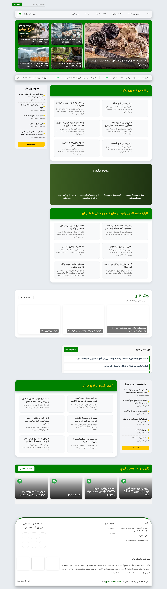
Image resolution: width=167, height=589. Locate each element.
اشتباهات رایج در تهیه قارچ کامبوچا (135, 411)
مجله (88, 13)
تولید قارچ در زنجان (36, 124)
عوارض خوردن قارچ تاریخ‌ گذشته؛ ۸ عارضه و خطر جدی (135, 401)
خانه (147, 13)
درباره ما (112, 533)
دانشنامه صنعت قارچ (113, 581)
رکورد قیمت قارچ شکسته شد (33, 115)
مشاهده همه (31, 144)
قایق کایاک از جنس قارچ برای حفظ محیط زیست (135, 420)
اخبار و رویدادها (135, 13)
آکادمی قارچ (101, 13)
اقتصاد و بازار (117, 13)
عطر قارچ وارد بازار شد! (139, 438)
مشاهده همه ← (25, 297)
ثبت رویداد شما (71, 349)
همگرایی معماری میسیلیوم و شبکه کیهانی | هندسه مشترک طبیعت (135, 391)
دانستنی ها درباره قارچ (143, 395)
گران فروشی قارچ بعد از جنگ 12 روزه (32, 106)
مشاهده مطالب (26, 468)
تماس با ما (111, 528)
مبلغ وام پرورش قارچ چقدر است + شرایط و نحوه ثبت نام (31, 95)
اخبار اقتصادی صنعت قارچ (38, 100)
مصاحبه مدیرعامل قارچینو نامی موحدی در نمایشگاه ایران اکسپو (32, 133)
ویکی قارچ (75, 13)
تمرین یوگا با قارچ (141, 430)
